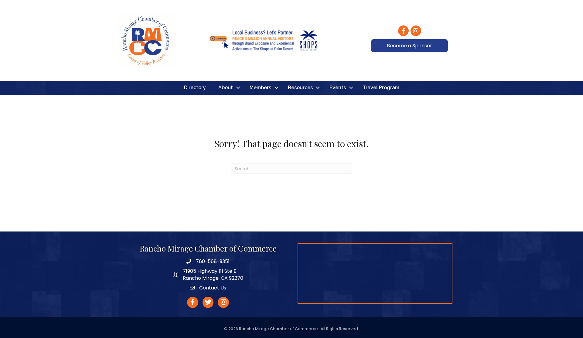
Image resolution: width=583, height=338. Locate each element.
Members (260, 87)
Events (337, 87)
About (225, 87)
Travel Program (381, 87)
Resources (300, 87)
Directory (195, 87)
